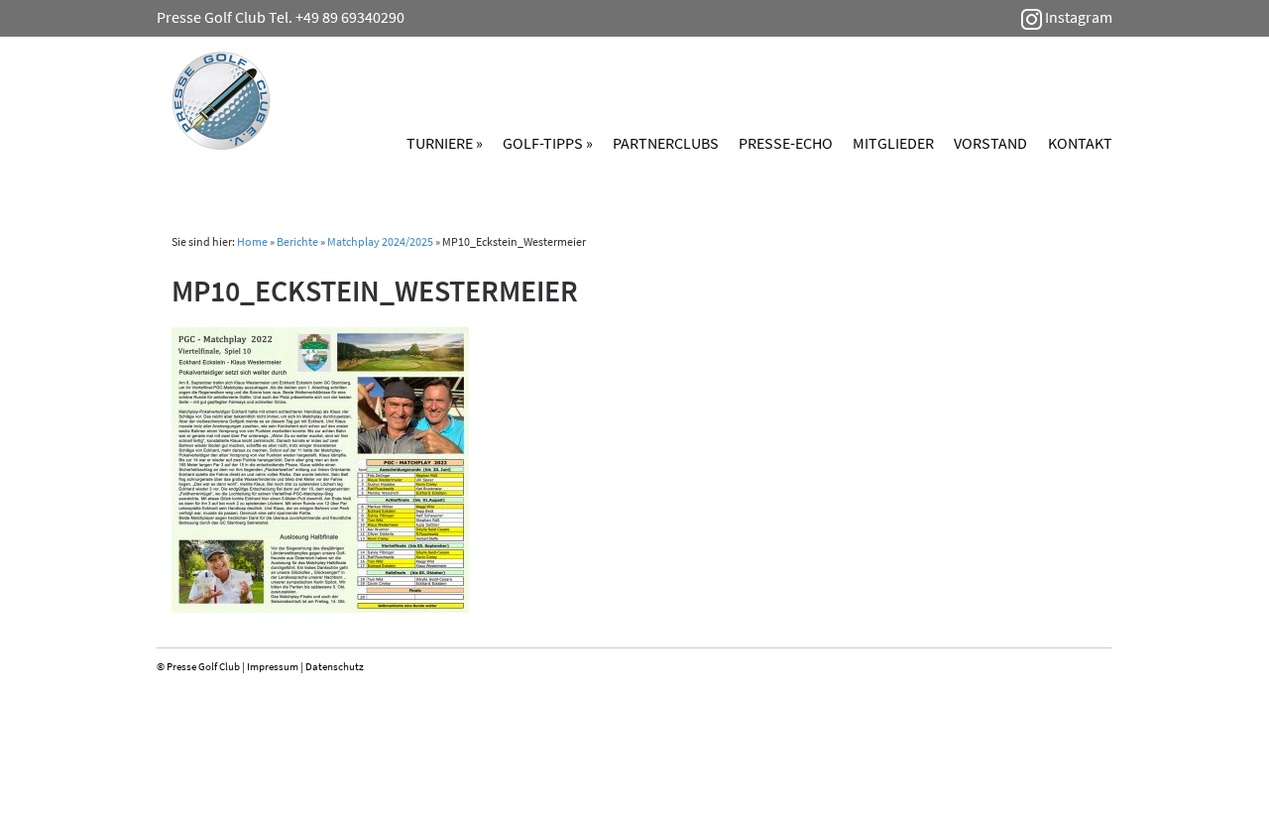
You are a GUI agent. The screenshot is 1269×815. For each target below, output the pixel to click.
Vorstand (990, 143)
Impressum (272, 666)
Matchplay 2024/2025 (380, 241)
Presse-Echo (786, 143)
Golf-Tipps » (548, 143)
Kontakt (1080, 143)
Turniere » (444, 143)
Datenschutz (334, 666)
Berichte (297, 241)
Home (252, 241)
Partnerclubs (666, 143)
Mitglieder (893, 143)
